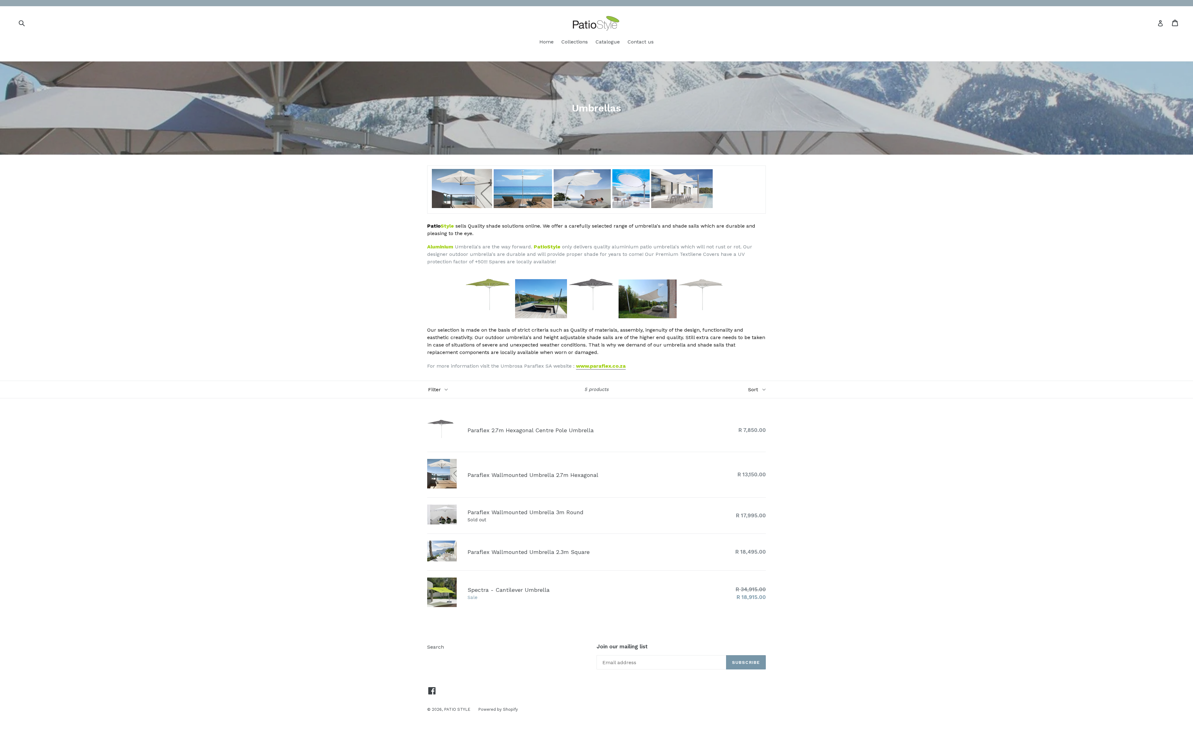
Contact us (641, 42)
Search (435, 647)
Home (546, 42)
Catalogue (608, 42)
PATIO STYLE (457, 709)
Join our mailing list (622, 646)
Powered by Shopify (498, 709)
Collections (574, 42)
